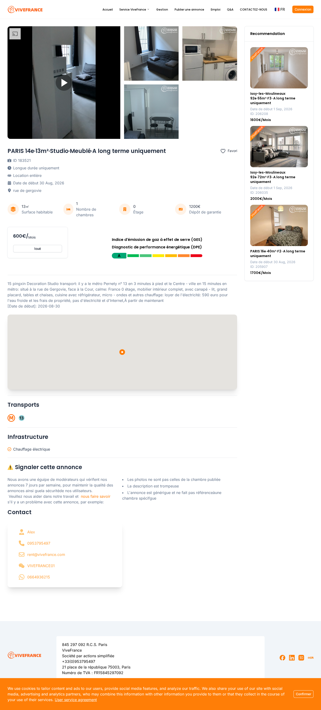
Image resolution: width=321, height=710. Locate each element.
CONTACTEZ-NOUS (253, 9)
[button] (280, 9)
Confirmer (303, 694)
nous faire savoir (95, 496)
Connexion (303, 9)
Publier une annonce (189, 9)
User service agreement (76, 699)
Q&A (230, 9)
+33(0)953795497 (78, 661)
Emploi (215, 9)
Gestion (162, 9)
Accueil (107, 9)
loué (37, 249)
